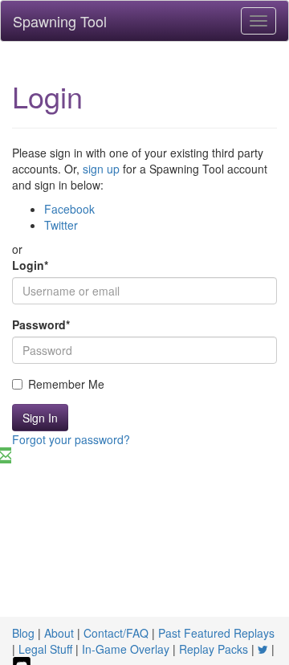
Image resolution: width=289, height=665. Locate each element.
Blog (23, 633)
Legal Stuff (45, 649)
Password (41, 324)
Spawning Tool (60, 20)
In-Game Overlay (125, 649)
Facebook (69, 209)
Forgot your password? (71, 439)
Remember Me (66, 384)
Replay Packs (213, 649)
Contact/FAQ (116, 633)
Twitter (61, 225)
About (59, 633)
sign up (101, 169)
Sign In (40, 418)
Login (30, 265)
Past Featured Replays (216, 633)
